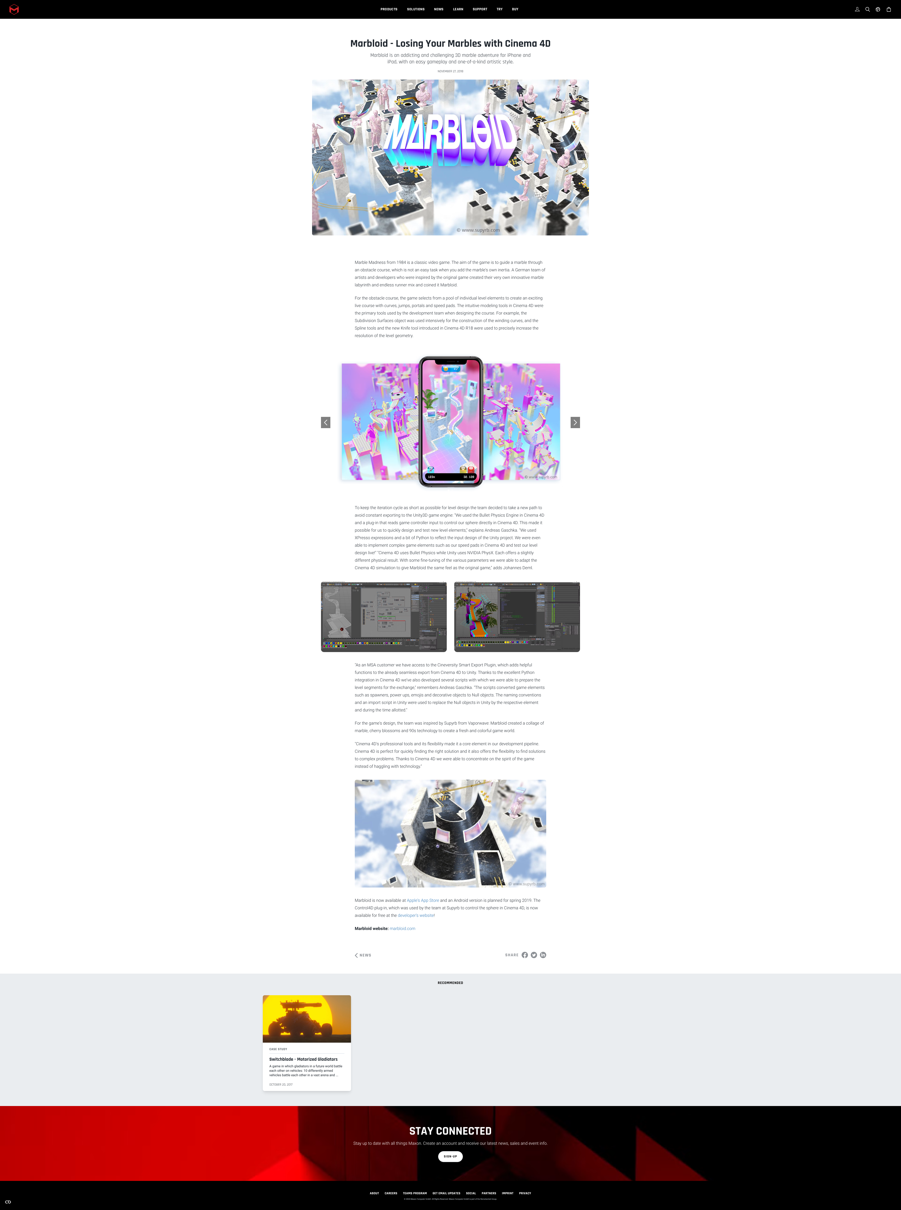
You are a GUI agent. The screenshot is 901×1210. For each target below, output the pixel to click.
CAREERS (391, 1193)
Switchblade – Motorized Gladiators (303, 1059)
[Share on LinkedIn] (543, 955)
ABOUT (374, 1193)
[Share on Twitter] (534, 955)
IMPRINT (508, 1193)
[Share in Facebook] (525, 955)
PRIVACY (525, 1193)
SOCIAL (471, 1193)
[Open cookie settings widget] (8, 1202)
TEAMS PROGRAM (415, 1193)
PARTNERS (489, 1193)
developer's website (416, 915)
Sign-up (450, 1156)
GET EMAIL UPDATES (447, 1193)
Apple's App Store (423, 900)
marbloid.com (402, 928)
